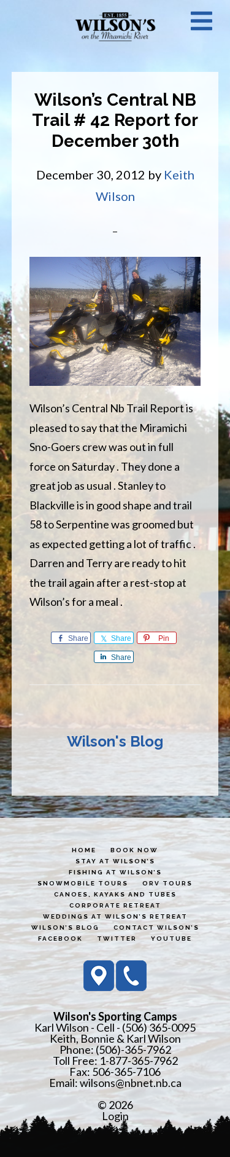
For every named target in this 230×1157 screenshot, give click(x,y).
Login (115, 1116)
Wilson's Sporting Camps (115, 26)
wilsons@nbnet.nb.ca (131, 1082)
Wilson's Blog (115, 741)
